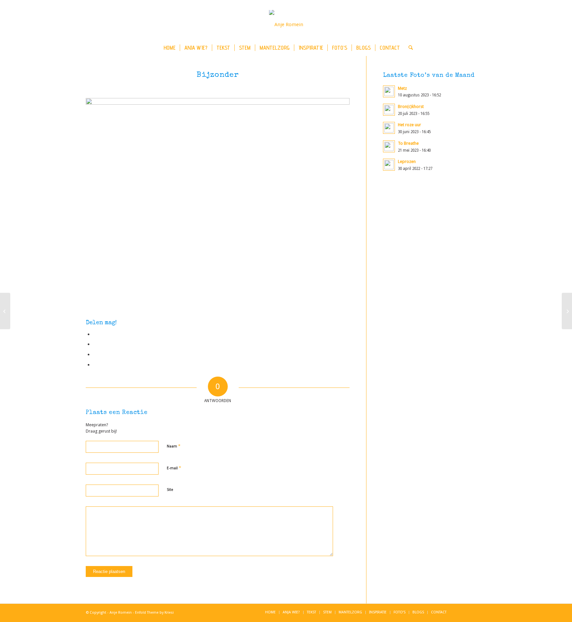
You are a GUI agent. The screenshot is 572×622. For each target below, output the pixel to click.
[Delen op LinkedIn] (95, 354)
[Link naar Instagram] (471, 24)
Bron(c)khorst (411, 106)
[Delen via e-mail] (95, 365)
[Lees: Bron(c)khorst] (389, 110)
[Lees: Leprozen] (389, 165)
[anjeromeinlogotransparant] (286, 24)
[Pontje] (5, 311)
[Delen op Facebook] (95, 334)
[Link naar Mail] (481, 24)
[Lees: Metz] (389, 91)
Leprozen (407, 161)
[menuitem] (169, 47)
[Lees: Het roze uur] (389, 128)
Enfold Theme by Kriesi (154, 612)
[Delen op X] (95, 344)
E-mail (174, 467)
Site (170, 490)
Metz (402, 88)
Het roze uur (409, 124)
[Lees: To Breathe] (389, 146)
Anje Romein (121, 612)
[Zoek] (408, 47)
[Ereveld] (567, 311)
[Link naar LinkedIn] (461, 24)
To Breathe (408, 143)
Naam (173, 445)
